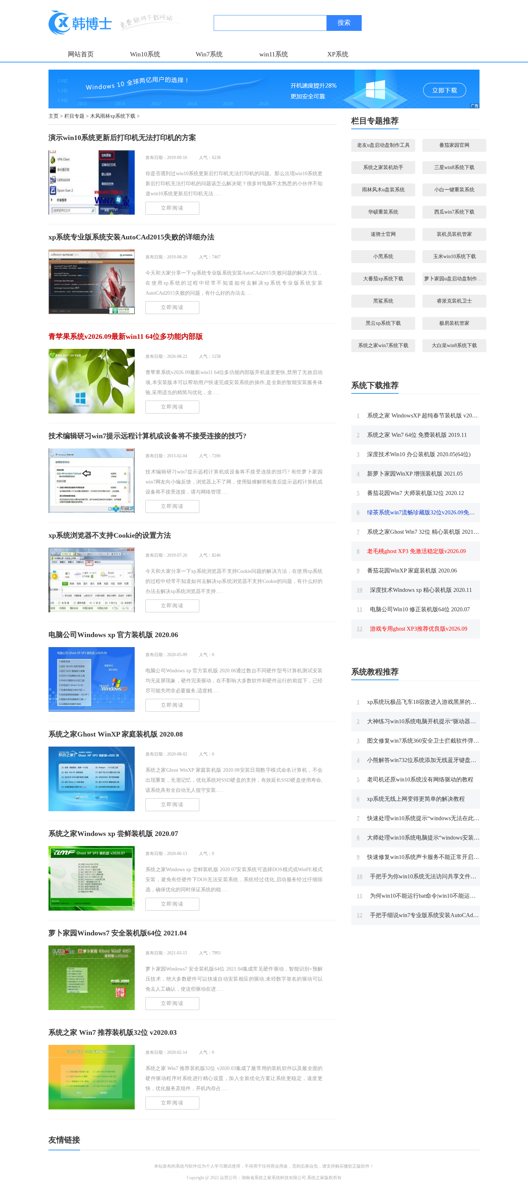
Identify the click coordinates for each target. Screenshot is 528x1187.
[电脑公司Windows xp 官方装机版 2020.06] (91, 679)
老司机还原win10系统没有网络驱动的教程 (415, 779)
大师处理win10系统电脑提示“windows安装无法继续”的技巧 (437, 838)
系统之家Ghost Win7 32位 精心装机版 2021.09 (419, 532)
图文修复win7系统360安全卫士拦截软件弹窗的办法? (428, 741)
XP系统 (337, 54)
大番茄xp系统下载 (383, 278)
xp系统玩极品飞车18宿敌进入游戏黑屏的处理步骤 (425, 702)
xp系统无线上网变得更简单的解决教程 (411, 799)
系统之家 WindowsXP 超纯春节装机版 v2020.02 (421, 415)
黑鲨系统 (383, 301)
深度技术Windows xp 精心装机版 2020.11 (414, 590)
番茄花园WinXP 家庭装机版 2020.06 (407, 570)
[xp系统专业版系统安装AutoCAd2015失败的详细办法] (91, 281)
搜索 (344, 22)
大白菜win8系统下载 (454, 345)
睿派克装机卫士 (454, 301)
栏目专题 (74, 116)
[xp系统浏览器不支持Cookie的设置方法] (91, 580)
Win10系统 (145, 54)
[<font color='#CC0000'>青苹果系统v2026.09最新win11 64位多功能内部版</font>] (91, 381)
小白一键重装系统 (454, 189)
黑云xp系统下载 (383, 323)
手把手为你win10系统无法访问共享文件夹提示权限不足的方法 (442, 876)
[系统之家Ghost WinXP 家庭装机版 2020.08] (91, 779)
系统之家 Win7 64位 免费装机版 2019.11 (412, 435)
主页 (53, 116)
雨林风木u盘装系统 (383, 189)
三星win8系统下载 (454, 167)
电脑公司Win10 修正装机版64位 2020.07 (413, 609)
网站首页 (81, 54)
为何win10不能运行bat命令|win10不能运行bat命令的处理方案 (440, 896)
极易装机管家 (454, 323)
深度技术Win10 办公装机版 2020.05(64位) (414, 454)
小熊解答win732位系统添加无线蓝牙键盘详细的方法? (429, 760)
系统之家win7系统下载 (383, 345)
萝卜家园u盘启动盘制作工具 (455, 278)
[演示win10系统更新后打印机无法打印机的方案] (91, 182)
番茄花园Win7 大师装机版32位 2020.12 (410, 493)
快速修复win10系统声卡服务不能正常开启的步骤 (424, 857)
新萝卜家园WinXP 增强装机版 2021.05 (410, 474)
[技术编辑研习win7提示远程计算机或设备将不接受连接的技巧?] (91, 480)
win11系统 (273, 54)
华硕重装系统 (383, 212)
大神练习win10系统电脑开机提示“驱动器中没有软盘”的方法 (438, 721)
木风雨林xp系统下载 (112, 116)
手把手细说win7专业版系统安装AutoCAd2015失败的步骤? (436, 915)
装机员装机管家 (454, 234)
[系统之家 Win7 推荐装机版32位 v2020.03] (91, 1077)
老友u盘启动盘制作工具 (383, 145)
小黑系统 (383, 256)
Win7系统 (209, 54)
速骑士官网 (383, 234)
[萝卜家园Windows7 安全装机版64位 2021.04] (91, 977)
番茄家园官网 (454, 145)
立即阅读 (172, 208)
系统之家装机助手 (383, 167)
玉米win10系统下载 (454, 256)
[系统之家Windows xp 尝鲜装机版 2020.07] (91, 878)
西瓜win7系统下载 (454, 212)
